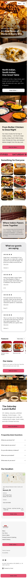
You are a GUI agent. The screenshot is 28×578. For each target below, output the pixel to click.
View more (5, 264)
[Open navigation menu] (24, 3)
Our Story (5, 533)
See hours (22, 509)
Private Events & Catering (9, 537)
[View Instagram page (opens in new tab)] (5, 560)
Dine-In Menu (5, 535)
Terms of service (6, 550)
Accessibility (5, 552)
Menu (19, 3)
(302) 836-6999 (7, 503)
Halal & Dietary (6, 539)
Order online (13, 514)
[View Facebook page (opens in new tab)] (3, 560)
